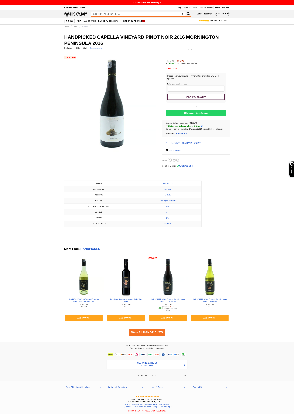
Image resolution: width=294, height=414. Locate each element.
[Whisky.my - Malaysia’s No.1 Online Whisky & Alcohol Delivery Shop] (75, 14)
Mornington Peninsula (168, 201)
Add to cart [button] (84, 318)
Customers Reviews (219, 21)
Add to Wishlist (174, 151)
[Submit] (188, 14)
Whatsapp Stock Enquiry (197, 113)
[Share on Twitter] (174, 160)
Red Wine (85, 26)
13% (167, 206)
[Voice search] (182, 14)
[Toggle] (185, 375)
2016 (168, 218)
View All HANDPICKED (147, 332)
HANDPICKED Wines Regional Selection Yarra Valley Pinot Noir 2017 (168, 300)
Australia (168, 195)
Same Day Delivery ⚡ (109, 21)
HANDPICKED (181, 134)
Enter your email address (177, 84)
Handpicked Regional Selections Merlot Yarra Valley (126, 300)
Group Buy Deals (132, 21)
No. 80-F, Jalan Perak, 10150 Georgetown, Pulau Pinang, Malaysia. (147, 404)
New (79, 21)
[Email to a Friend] (178, 160)
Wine (75, 26)
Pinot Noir (167, 224)
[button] (70, 21)
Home (67, 26)
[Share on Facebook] (170, 160)
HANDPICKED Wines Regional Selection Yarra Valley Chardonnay (210, 300)
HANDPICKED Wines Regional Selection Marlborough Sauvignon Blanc (84, 300)
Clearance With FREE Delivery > (147, 3)
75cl (167, 212)
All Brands (89, 21)
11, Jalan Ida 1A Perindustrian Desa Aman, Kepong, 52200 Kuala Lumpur (147, 406)
